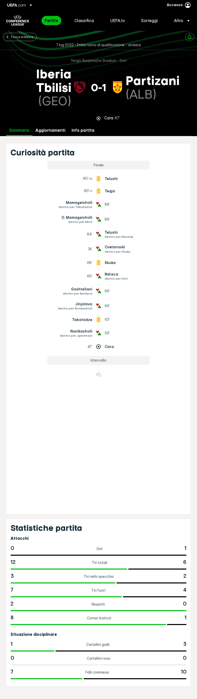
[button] (180, 20)
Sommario (19, 130)
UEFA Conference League (17, 20)
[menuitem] (53, 20)
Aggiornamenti (50, 130)
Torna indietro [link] (22, 37)
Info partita (83, 130)
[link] (51, 20)
